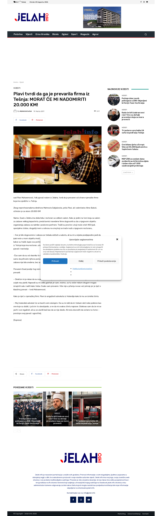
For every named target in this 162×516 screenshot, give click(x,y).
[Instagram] (144, 2)
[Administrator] (15, 111)
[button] (117, 239)
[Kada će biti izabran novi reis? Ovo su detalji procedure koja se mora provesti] (57, 409)
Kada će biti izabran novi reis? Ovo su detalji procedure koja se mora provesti (57, 419)
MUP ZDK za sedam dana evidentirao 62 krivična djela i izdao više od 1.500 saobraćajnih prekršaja (135, 162)
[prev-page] (15, 430)
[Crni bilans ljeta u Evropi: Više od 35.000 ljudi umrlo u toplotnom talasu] (114, 146)
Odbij (81, 261)
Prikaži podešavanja (106, 261)
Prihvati (55, 261)
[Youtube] (147, 2)
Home (15, 82)
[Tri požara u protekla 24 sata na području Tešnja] (87, 409)
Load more (127, 172)
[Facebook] (141, 2)
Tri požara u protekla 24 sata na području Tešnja (87, 422)
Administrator (26, 111)
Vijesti (21, 82)
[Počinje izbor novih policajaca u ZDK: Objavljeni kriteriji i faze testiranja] (27, 409)
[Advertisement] (81, 59)
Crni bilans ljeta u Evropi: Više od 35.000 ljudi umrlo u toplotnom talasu (134, 147)
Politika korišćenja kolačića (82, 269)
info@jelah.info (89, 493)
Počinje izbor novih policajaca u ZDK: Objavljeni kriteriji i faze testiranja (27, 421)
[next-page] (19, 430)
